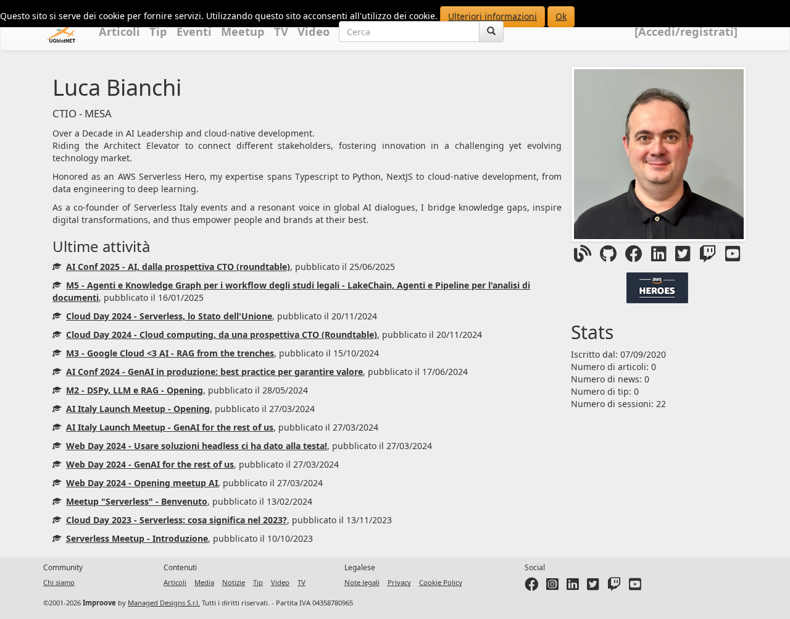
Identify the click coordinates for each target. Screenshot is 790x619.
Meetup (243, 31)
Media (204, 582)
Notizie (233, 582)
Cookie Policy (440, 582)
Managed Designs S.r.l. (164, 602)
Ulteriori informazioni (492, 16)
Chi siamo (59, 582)
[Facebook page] (531, 586)
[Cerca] (491, 31)
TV (281, 31)
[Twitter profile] (593, 586)
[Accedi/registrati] (686, 31)
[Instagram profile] (552, 586)
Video (313, 31)
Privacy (399, 582)
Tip (158, 31)
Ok (561, 16)
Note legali (362, 582)
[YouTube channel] (635, 586)
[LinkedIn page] (573, 586)
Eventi (194, 31)
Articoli (119, 31)
